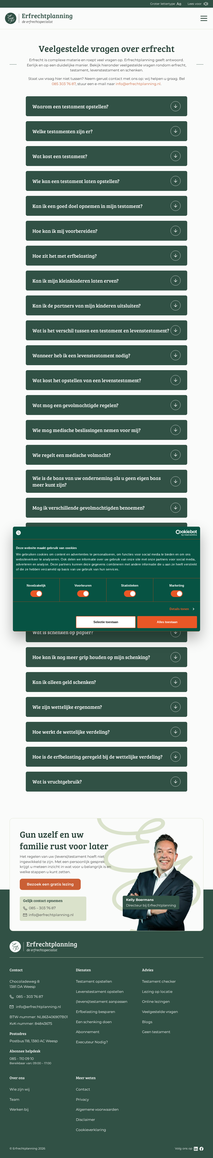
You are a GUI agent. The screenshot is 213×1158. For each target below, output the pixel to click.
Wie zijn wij (20, 1089)
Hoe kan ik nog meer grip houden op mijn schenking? (91, 657)
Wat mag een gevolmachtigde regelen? (75, 405)
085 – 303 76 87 (29, 996)
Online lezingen (156, 1001)
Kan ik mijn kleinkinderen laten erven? (75, 280)
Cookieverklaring (91, 1130)
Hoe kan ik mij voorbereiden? (64, 230)
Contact (83, 1089)
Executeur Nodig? (92, 1042)
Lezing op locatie (157, 992)
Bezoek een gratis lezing (50, 884)
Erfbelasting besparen (95, 1012)
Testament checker (159, 981)
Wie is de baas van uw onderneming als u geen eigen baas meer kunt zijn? (96, 481)
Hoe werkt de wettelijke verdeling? (71, 731)
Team (14, 1099)
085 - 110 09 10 (22, 1059)
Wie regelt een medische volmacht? (71, 454)
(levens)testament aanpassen (101, 1001)
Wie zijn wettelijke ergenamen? (67, 706)
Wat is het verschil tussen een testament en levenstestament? (100, 330)
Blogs (147, 1022)
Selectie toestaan (105, 622)
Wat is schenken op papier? (62, 632)
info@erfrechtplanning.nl (138, 84)
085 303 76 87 (64, 84)
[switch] (83, 593)
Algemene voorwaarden (97, 1109)
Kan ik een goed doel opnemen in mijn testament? (87, 206)
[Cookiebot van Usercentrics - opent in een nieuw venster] (179, 533)
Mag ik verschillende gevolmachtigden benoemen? (88, 507)
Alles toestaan (167, 622)
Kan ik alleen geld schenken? (64, 681)
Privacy (82, 1099)
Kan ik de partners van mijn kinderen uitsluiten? (86, 305)
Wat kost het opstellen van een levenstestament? (86, 380)
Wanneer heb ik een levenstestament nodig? (81, 355)
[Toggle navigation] (204, 18)
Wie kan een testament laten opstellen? (75, 181)
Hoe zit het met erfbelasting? (64, 255)
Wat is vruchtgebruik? (57, 781)
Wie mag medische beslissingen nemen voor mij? (86, 430)
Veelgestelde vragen (160, 1012)
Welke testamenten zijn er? (62, 131)
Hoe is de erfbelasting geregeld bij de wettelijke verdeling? (97, 756)
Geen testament (156, 1032)
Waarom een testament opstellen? (70, 106)
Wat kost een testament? (59, 156)
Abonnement (87, 1032)
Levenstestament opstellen (100, 992)
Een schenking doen (94, 1022)
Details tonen (179, 609)
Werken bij (19, 1109)
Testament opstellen (94, 981)
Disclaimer (85, 1120)
